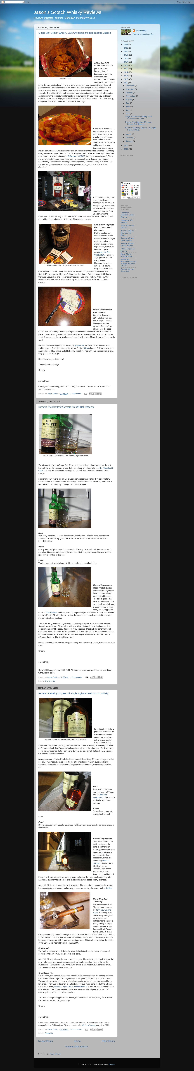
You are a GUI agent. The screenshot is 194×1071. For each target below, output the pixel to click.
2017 (126, 62)
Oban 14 (102, 252)
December (130, 86)
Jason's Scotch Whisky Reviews (67, 12)
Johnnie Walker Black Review (127, 239)
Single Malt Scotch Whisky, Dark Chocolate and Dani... (138, 118)
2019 (126, 55)
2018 (126, 58)
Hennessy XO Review (126, 221)
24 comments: (76, 1029)
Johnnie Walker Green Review (127, 244)
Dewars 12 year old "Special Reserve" (70, 987)
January (129, 141)
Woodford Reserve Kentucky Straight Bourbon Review (128, 262)
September (131, 96)
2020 (126, 52)
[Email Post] (85, 394)
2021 (126, 48)
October (129, 93)
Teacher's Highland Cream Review (127, 215)
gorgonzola (79, 345)
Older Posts (108, 1041)
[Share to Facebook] (97, 393)
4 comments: (76, 394)
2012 (126, 79)
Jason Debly (140, 31)
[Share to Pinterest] (100, 393)
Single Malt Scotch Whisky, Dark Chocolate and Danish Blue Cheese (74, 33)
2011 (126, 83)
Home (77, 1041)
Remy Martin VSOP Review (126, 255)
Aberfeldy (49, 1033)
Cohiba (108, 888)
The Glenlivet (51, 612)
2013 (126, 76)
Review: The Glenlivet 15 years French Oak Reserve (66, 407)
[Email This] (90, 393)
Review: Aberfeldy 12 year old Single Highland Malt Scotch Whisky (73, 693)
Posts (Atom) (55, 1054)
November (130, 89)
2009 (126, 149)
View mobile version (76, 1046)
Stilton (86, 348)
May (128, 110)
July (128, 103)
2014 (126, 72)
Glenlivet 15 (50, 681)
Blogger (112, 1064)
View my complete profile (143, 34)
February (130, 138)
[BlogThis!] (92, 393)
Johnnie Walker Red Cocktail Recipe (127, 233)
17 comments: (76, 677)
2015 (126, 69)
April (128, 114)
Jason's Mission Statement (127, 270)
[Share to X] (95, 393)
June (128, 107)
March (129, 134)
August (129, 100)
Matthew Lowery (89, 1025)
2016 (126, 65)
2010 (126, 146)
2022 (126, 45)
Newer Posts (45, 1041)
